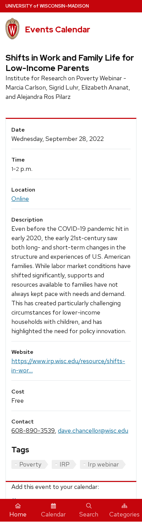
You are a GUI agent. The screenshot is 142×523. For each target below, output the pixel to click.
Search (88, 514)
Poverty (30, 464)
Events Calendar (57, 29)
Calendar (53, 514)
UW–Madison (47, 6)
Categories (124, 514)
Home (18, 514)
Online (20, 199)
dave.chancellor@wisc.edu (93, 430)
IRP (65, 464)
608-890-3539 (33, 430)
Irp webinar (103, 464)
